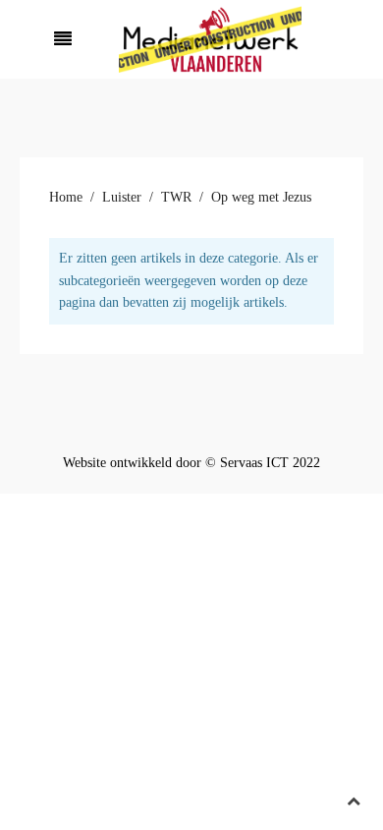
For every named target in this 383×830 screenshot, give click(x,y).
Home (65, 197)
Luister (121, 197)
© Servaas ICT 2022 (262, 462)
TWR (176, 197)
